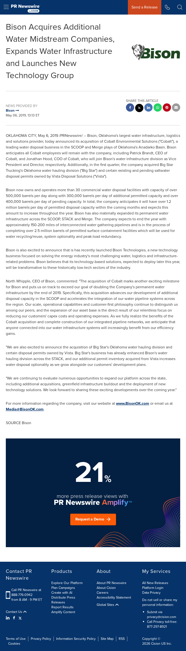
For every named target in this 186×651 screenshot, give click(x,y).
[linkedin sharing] (148, 108)
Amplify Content (63, 612)
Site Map (107, 638)
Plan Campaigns (63, 587)
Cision (155, 643)
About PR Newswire (111, 582)
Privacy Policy (41, 638)
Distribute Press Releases (63, 600)
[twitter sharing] (139, 108)
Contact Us (14, 612)
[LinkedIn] (8, 618)
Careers (102, 592)
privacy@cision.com (161, 616)
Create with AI (61, 592)
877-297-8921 (157, 626)
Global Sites (106, 604)
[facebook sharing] (130, 108)
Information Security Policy (76, 638)
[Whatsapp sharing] (158, 108)
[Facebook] (14, 618)
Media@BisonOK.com (25, 409)
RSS (122, 638)
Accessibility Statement (114, 597)
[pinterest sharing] (167, 108)
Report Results (62, 607)
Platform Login (152, 587)
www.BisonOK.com (132, 403)
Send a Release (145, 7)
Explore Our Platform (67, 582)
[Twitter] (20, 618)
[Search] (180, 7)
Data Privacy (151, 592)
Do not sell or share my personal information (159, 602)
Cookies (14, 643)
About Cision (106, 587)
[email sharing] (176, 108)
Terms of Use (16, 638)
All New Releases (155, 582)
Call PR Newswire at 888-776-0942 (26, 592)
